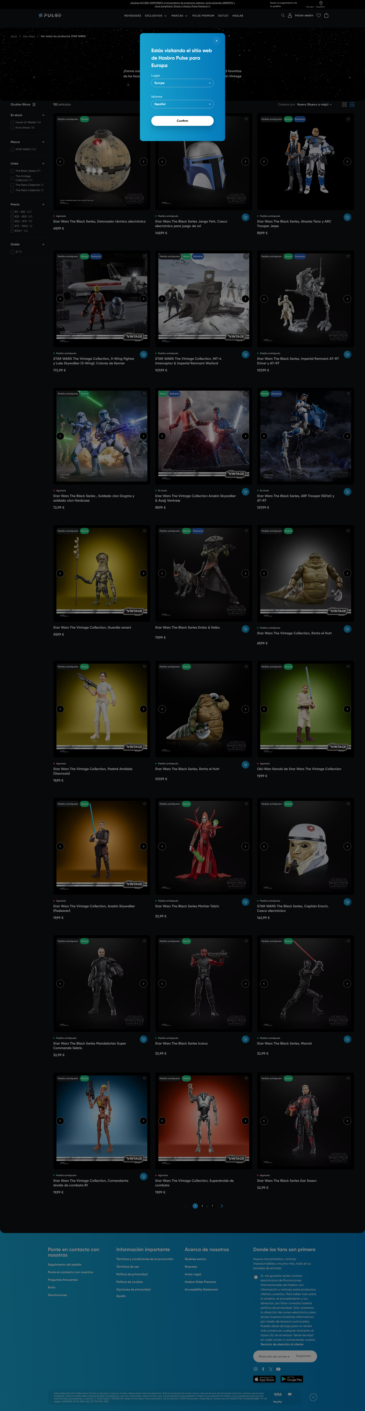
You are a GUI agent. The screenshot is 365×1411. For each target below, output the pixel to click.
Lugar (155, 75)
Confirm (182, 121)
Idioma (156, 96)
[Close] (217, 41)
